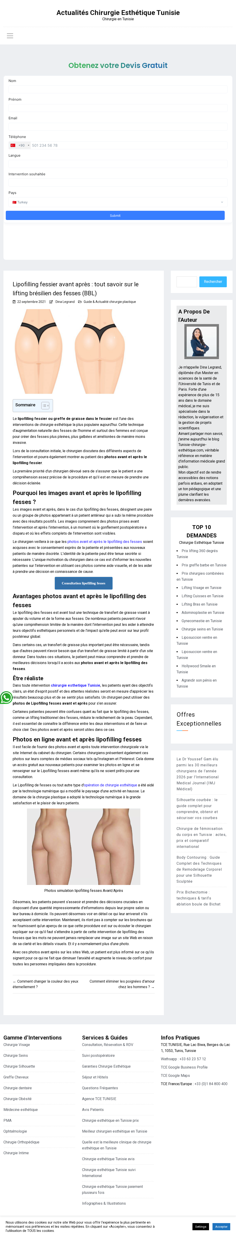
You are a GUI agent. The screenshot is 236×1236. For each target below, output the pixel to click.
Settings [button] (200, 1226)
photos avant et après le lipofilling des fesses (105, 541)
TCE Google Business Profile (184, 1067)
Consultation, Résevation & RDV (107, 1045)
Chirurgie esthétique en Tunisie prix (110, 1120)
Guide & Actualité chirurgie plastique (110, 302)
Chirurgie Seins (15, 1055)
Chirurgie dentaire (17, 1088)
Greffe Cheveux (16, 1077)
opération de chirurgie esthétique (110, 785)
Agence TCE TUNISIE (99, 1099)
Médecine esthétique (20, 1109)
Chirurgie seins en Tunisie (202, 629)
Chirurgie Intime (16, 1153)
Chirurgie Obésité (17, 1099)
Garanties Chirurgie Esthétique (106, 1066)
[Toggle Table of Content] (43, 406)
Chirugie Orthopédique (21, 1142)
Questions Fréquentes (100, 1088)
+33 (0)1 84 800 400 (211, 1084)
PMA (7, 1120)
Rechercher (213, 281)
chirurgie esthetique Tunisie (75, 685)
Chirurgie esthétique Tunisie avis (108, 1159)
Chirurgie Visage (16, 1045)
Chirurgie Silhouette (19, 1066)
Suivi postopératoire (98, 1055)
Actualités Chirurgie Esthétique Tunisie (118, 12)
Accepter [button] (221, 1226)
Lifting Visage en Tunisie (201, 588)
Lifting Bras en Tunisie (200, 604)
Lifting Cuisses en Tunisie (203, 596)
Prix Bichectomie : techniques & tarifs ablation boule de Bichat (199, 898)
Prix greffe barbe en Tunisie (204, 565)
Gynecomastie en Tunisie (202, 621)
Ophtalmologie (15, 1131)
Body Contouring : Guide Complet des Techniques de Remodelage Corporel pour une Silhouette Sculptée (199, 869)
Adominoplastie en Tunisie (203, 612)
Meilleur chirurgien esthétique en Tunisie (114, 1131)
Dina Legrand (65, 302)
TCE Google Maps (175, 1075)
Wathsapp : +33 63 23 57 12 (183, 1059)
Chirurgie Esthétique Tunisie (201, 542)
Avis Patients (93, 1109)
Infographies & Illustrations (104, 1203)
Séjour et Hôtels (95, 1077)
